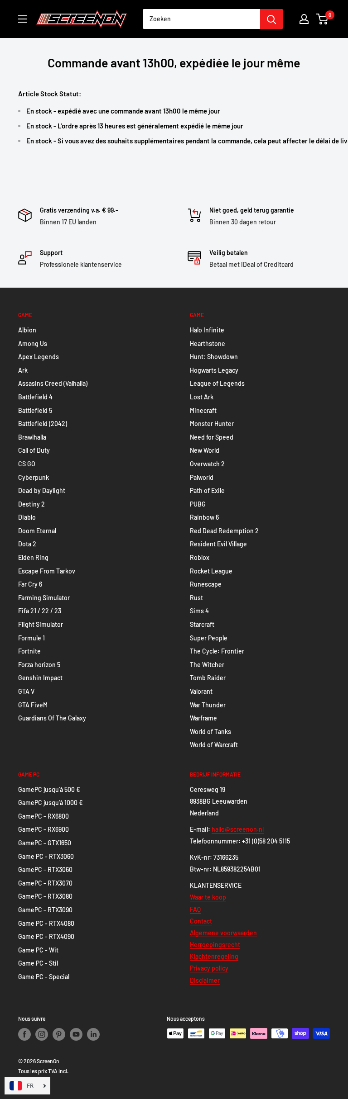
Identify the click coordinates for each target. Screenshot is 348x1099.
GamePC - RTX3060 (45, 869)
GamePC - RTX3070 (45, 883)
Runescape (206, 584)
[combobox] (201, 19)
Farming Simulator (44, 598)
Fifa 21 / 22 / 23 (39, 611)
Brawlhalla (32, 437)
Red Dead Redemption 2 (224, 531)
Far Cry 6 (30, 584)
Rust (196, 598)
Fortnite (29, 651)
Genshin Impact (40, 678)
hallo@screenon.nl (238, 829)
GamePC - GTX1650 (44, 843)
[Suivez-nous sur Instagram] (41, 1034)
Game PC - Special (43, 977)
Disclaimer (205, 980)
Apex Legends (38, 356)
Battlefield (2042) (42, 423)
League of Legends (217, 383)
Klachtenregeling (214, 956)
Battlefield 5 (35, 410)
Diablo (27, 517)
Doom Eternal (37, 531)
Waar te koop (208, 897)
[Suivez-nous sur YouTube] (76, 1034)
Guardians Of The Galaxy (52, 718)
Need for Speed (211, 437)
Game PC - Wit (38, 950)
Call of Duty (34, 450)
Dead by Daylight (41, 490)
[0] (322, 19)
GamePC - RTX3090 (45, 910)
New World (204, 450)
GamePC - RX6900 (43, 829)
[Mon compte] (304, 19)
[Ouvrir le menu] (22, 19)
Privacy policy (209, 968)
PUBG (198, 504)
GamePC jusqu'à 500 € (49, 789)
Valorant (201, 691)
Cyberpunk (33, 477)
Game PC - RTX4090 (46, 936)
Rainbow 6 (204, 517)
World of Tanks (210, 731)
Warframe (203, 718)
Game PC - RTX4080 (46, 923)
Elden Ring (33, 557)
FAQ (195, 909)
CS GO (26, 464)
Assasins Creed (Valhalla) (52, 383)
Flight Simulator (40, 624)
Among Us (32, 343)
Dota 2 (27, 544)
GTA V (26, 691)
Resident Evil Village (218, 544)
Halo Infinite (207, 330)
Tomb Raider (208, 678)
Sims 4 (199, 611)
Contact (201, 921)
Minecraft (203, 410)
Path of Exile (207, 490)
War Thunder (208, 705)
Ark (23, 370)
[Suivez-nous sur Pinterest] (59, 1034)
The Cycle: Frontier (217, 651)
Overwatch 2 (207, 464)
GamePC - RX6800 (43, 816)
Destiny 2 (31, 504)
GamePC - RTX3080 (45, 896)
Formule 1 (31, 638)
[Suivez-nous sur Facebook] (24, 1034)
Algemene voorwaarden (223, 933)
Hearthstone (207, 343)
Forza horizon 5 (39, 664)
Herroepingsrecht (215, 944)
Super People (208, 638)
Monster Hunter (212, 423)
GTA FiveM (33, 705)
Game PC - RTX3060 (46, 856)
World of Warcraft (214, 744)
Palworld (201, 477)
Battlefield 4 (35, 397)
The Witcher (207, 664)
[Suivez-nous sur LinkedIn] (93, 1034)
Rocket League (211, 571)
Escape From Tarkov (46, 571)
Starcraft (202, 624)
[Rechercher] (271, 19)
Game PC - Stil (38, 963)
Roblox (199, 557)
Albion (27, 330)
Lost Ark (201, 397)
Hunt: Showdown (214, 356)
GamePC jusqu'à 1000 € (50, 802)
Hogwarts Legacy (214, 370)
